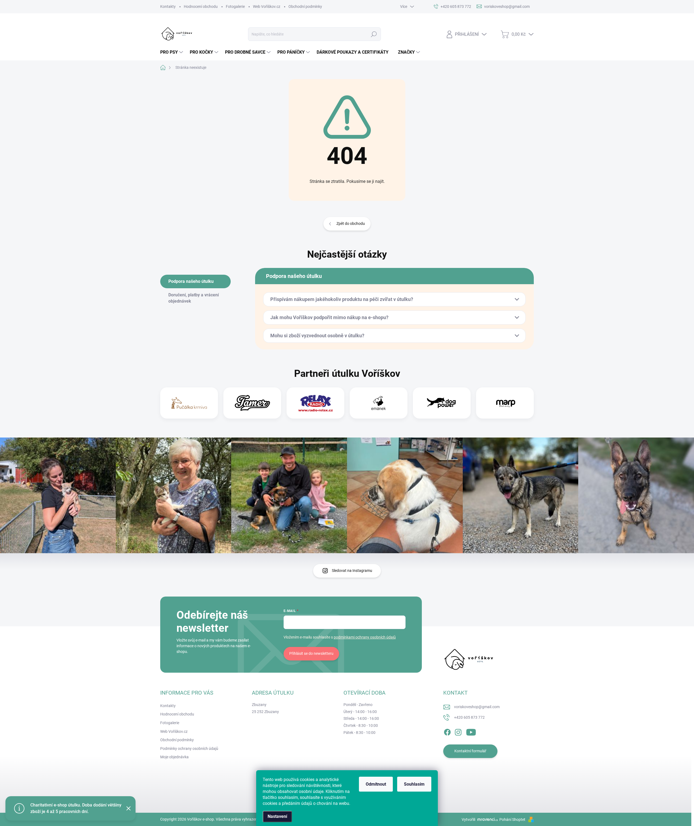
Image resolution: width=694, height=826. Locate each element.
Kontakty (168, 6)
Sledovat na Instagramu (352, 570)
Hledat (374, 34)
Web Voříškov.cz (266, 6)
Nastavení (277, 816)
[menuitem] (172, 52)
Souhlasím (414, 784)
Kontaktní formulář (470, 751)
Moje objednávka (174, 757)
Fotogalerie (235, 6)
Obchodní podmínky (305, 6)
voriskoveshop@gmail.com (477, 707)
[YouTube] (471, 731)
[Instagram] (458, 731)
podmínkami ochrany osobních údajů (365, 637)
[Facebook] (447, 731)
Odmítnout (376, 784)
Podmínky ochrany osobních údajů (189, 748)
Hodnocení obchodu (201, 6)
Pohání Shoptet (512, 819)
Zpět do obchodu (350, 223)
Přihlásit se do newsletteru (311, 653)
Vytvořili (468, 819)
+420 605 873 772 (469, 717)
